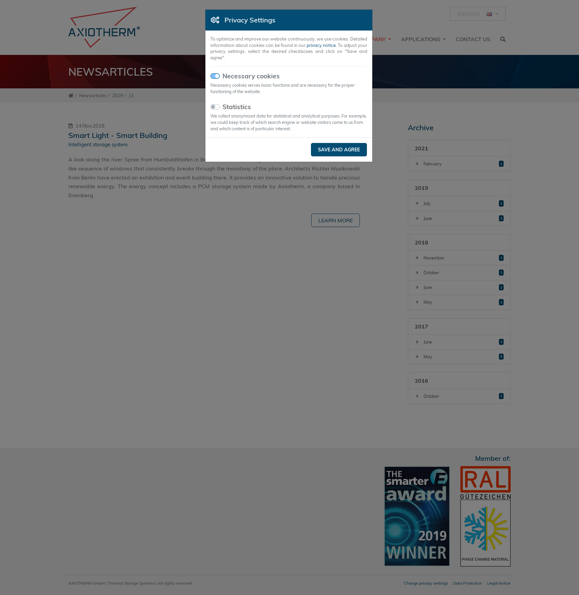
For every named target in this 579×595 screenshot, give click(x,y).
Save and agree (339, 150)
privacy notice (321, 45)
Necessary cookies (251, 76)
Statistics (236, 107)
